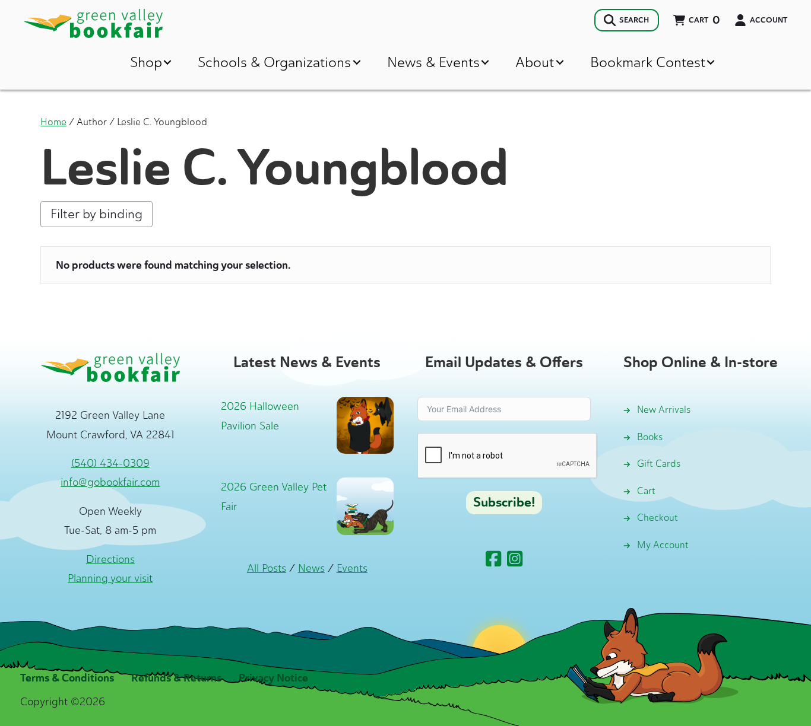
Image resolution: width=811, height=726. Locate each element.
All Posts (266, 568)
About (534, 62)
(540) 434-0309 (110, 463)
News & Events (433, 62)
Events (352, 568)
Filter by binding (96, 214)
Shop (146, 62)
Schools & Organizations (274, 62)
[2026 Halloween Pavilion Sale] (365, 424)
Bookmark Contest (647, 62)
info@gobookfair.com (110, 482)
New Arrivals (663, 409)
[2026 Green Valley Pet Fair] (365, 505)
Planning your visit (110, 578)
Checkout (657, 517)
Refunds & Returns (176, 678)
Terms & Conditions (67, 678)
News (311, 568)
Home (53, 122)
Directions (110, 559)
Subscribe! (504, 502)
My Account (663, 544)
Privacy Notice (273, 678)
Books (650, 436)
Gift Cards (658, 463)
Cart (646, 490)
